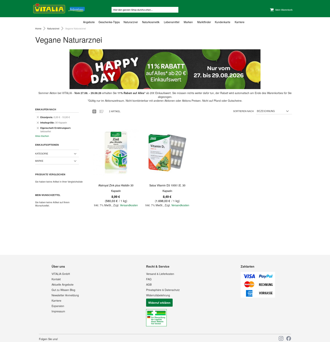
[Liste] (101, 111)
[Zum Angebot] (165, 69)
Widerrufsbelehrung (158, 295)
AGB (149, 284)
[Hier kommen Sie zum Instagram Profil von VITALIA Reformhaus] (281, 338)
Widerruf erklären (159, 303)
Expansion (58, 306)
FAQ (148, 279)
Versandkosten (129, 205)
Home (38, 28)
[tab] (165, 22)
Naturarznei (53, 28)
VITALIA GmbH (61, 274)
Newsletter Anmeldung (65, 295)
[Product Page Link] (116, 153)
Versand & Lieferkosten (160, 274)
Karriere (56, 300)
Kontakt (56, 279)
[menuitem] (90, 22)
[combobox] (145, 10)
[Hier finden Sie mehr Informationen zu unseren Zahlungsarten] (258, 296)
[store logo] (59, 8)
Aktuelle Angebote (63, 284)
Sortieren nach (243, 111)
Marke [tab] (39, 160)
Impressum (58, 311)
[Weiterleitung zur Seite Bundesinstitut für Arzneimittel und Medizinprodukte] (156, 325)
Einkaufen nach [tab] (45, 109)
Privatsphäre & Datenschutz (163, 290)
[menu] (165, 22)
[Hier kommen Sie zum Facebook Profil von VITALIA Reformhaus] (288, 338)
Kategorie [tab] (41, 153)
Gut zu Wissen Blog (63, 290)
